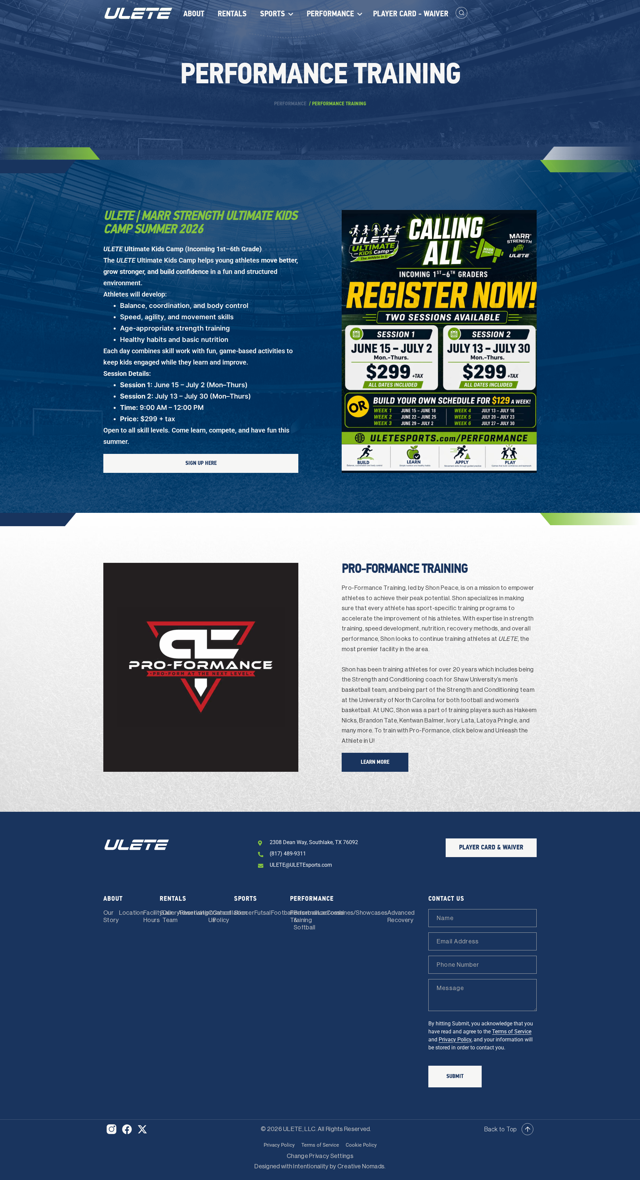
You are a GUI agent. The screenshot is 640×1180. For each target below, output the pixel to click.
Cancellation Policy (230, 916)
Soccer (244, 913)
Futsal (262, 913)
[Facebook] (127, 1129)
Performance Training (308, 916)
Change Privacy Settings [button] (320, 1156)
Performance (330, 14)
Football (282, 913)
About (193, 14)
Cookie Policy (361, 1145)
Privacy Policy (455, 1039)
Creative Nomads (361, 1166)
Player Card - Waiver (410, 14)
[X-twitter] (142, 1129)
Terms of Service (511, 1031)
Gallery (170, 913)
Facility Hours (152, 916)
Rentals (232, 14)
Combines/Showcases (356, 913)
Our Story (111, 916)
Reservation (196, 913)
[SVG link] (111, 1129)
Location (131, 913)
